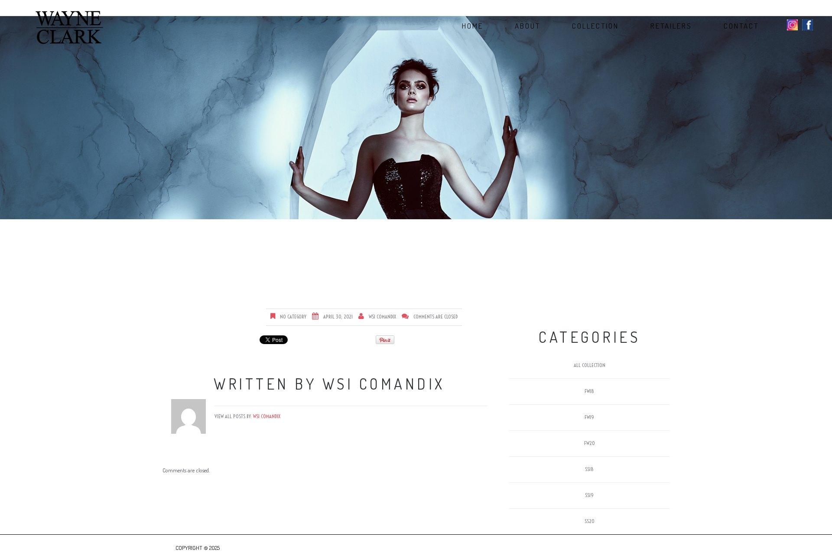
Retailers (671, 26)
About (527, 26)
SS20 (590, 521)
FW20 (589, 443)
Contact (741, 26)
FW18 (589, 391)
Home (472, 26)
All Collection (589, 365)
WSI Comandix (382, 316)
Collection (595, 26)
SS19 (589, 495)
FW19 (589, 417)
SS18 (589, 469)
